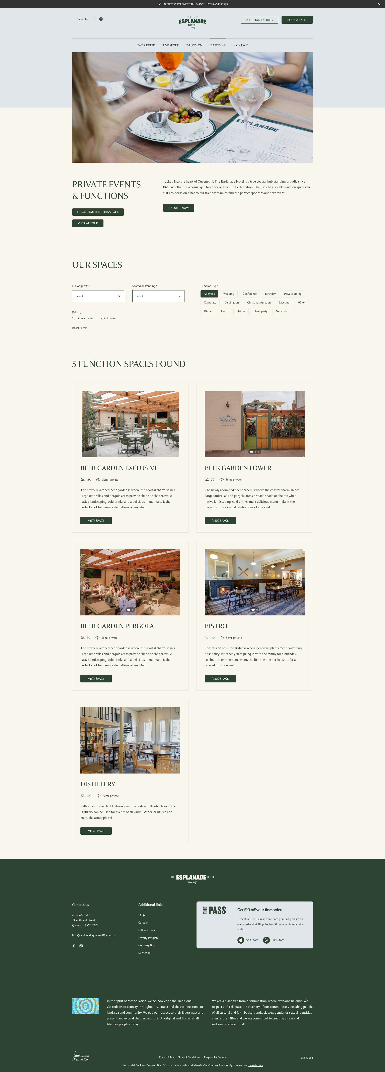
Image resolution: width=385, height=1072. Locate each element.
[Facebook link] (94, 19)
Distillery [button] (97, 784)
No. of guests (80, 286)
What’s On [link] (194, 45)
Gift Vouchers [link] (146, 930)
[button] (124, 452)
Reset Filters (79, 328)
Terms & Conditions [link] (189, 1057)
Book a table (297, 20)
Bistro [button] (216, 626)
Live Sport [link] (170, 45)
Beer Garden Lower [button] (238, 468)
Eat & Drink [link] (146, 45)
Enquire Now (179, 208)
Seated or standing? (144, 286)
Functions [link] (218, 45)
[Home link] (192, 22)
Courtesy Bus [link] (146, 945)
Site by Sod (307, 1057)
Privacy (76, 312)
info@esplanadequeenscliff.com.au (93, 935)
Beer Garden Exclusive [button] (119, 468)
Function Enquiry (259, 20)
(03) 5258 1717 (81, 915)
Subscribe (82, 19)
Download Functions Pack (98, 212)
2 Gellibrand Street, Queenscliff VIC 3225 (85, 922)
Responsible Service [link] (215, 1057)
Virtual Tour (88, 223)
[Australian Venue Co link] (80, 1057)
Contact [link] (241, 45)
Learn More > (255, 1065)
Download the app (217, 4)
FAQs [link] (141, 915)
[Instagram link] (101, 19)
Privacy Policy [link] (166, 1057)
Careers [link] (143, 922)
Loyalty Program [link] (148, 938)
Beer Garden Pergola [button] (117, 626)
